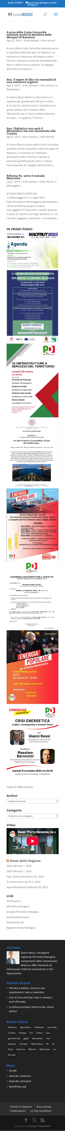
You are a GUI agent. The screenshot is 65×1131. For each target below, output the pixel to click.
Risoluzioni (45, 1049)
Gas (48, 1032)
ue (54, 1049)
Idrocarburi (37, 1038)
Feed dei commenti (20, 1081)
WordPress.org (17, 1086)
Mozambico (37, 1043)
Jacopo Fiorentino (39, 1126)
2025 (9, 871)
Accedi (13, 1070)
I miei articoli (47, 40)
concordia (52, 1027)
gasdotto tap (14, 1038)
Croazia (11, 1032)
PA (47, 1043)
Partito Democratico (18, 917)
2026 (9, 865)
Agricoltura (25, 1027)
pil (53, 1043)
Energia (22, 1032)
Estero (39, 1032)
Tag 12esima (14, 876)
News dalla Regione (25, 861)
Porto (10, 1049)
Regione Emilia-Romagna (21, 927)
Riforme (32, 1049)
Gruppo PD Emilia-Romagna (23, 911)
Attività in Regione (21, 1106)
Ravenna (21, 1049)
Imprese (12, 1043)
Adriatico (12, 1027)
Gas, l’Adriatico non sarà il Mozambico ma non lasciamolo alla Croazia (31, 131)
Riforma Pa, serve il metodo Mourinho (26, 177)
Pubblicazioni (18, 1110)
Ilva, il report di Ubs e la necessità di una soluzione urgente (31, 81)
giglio (26, 1038)
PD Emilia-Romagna (18, 906)
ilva (48, 1038)
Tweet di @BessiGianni (20, 787)
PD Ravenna (13, 901)
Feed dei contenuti (20, 1076)
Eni (31, 1032)
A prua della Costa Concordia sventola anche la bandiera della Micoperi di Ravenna (29, 34)
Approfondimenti (17, 887)
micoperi (23, 1043)
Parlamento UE (15, 922)
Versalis (12, 1054)
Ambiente (39, 1027)
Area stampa (31, 40)
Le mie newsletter (40, 1110)
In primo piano (15, 881)
